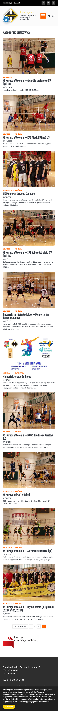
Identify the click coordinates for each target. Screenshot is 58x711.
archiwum (7, 373)
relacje (6, 134)
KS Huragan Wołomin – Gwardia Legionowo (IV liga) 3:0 (27, 82)
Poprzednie (20, 626)
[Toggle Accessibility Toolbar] (6, 19)
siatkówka (7, 77)
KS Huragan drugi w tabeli (16, 494)
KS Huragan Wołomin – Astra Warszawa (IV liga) (27, 551)
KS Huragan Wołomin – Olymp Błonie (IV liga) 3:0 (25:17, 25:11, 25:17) (28, 609)
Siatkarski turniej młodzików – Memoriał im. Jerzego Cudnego (26, 316)
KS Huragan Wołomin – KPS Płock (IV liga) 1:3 (26, 137)
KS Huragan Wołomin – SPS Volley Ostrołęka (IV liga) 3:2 (27, 254)
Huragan (27, 12)
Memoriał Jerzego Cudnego (17, 376)
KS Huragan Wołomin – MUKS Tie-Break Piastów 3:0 (28, 437)
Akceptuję (9, 707)
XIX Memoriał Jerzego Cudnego (19, 193)
